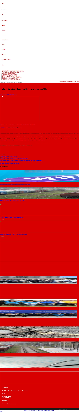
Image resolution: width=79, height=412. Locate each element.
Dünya (3, 30)
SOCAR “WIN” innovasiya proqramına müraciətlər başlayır (12, 70)
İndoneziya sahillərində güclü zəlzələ (8, 73)
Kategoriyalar (4, 403)
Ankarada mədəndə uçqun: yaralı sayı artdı (9, 75)
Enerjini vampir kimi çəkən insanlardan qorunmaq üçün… (12, 77)
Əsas (1, 82)
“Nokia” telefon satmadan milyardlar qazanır (9, 74)
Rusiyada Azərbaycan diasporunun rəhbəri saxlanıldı (11, 76)
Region (3, 54)
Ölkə (3, 25)
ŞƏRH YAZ (2, 238)
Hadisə (3, 49)
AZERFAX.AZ (2, 127)
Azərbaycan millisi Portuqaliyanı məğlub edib (10, 78)
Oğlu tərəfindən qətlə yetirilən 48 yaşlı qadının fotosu (11, 79)
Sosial (3, 44)
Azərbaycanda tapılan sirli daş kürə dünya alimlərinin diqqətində (13, 71)
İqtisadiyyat (5, 39)
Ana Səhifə (4, 20)
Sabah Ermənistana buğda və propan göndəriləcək (10, 72)
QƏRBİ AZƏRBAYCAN (6, 59)
